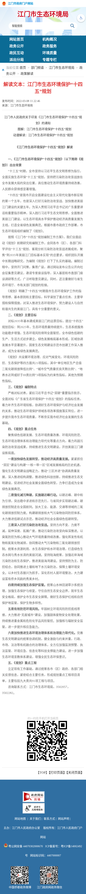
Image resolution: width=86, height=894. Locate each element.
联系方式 (49, 818)
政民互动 (16, 53)
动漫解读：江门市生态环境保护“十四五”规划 (43, 135)
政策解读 (27, 73)
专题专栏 (49, 60)
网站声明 (63, 818)
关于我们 (35, 818)
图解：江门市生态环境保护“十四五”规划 (44, 129)
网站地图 (20, 818)
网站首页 (16, 39)
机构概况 (49, 39)
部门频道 (37, 67)
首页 (23, 67)
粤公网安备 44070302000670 (25, 846)
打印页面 (56, 772)
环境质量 (49, 53)
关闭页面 (74, 772)
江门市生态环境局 (43, 14)
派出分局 (16, 60)
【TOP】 (42, 772)
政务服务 (49, 46)
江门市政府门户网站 (20, 3)
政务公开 (16, 46)
